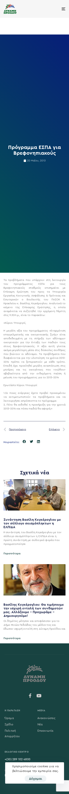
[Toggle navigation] (55, 9)
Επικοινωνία (45, 730)
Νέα (40, 724)
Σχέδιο (9, 724)
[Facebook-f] (30, 695)
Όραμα (9, 718)
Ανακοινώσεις (46, 718)
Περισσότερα (12, 553)
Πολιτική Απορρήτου (12, 733)
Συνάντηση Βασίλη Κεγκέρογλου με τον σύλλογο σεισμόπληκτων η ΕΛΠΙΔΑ (32, 523)
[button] (24, 441)
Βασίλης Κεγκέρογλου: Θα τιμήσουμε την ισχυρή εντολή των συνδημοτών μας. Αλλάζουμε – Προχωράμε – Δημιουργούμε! (33, 610)
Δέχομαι (35, 778)
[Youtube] (39, 695)
